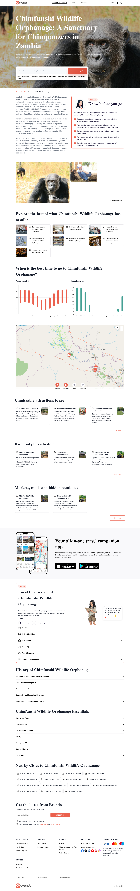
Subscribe (60, 815)
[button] (95, 370)
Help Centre (19, 864)
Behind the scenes (43, 847)
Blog (73, 3)
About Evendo (42, 843)
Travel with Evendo (22, 843)
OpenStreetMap (22, 325)
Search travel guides (77, 71)
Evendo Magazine (21, 850)
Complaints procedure (23, 868)
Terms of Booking (65, 877)
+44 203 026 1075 (87, 843)
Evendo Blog (20, 847)
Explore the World (59, 3)
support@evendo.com (88, 847)
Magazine (83, 3)
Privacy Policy (55, 824)
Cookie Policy (43, 824)
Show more (117, 430)
